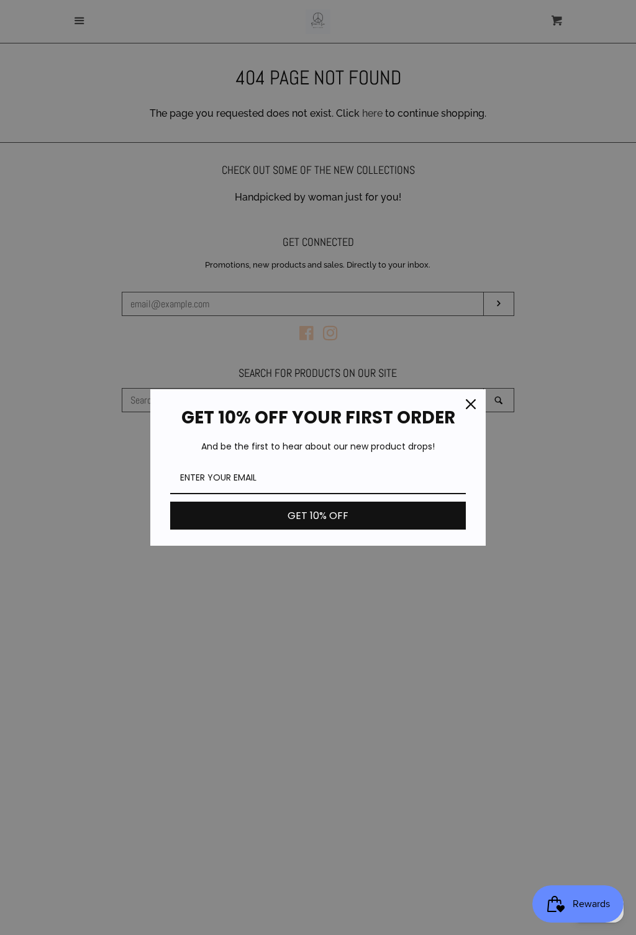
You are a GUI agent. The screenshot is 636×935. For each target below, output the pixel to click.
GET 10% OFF (318, 515)
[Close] (471, 404)
